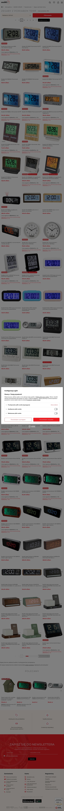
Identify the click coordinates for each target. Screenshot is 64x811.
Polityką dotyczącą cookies (42, 397)
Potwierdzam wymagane (18, 419)
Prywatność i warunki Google (33, 399)
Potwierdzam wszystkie (46, 419)
